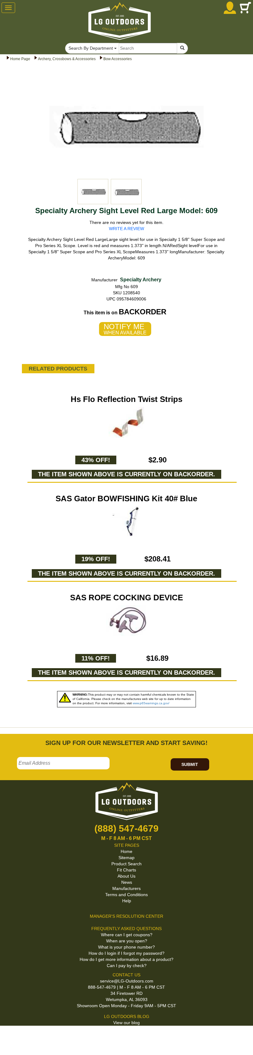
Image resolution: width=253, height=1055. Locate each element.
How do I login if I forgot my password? (126, 953)
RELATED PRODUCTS (58, 369)
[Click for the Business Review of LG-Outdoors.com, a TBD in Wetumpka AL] (7, 1036)
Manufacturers (126, 888)
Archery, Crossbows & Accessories (67, 59)
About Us (126, 876)
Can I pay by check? (127, 965)
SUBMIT (189, 764)
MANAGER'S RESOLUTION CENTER (126, 916)
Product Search (126, 863)
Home (126, 851)
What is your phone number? (126, 947)
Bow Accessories (117, 59)
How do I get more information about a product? (126, 959)
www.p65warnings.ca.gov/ (151, 703)
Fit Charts (126, 869)
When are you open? (126, 940)
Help (126, 900)
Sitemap (126, 857)
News (126, 882)
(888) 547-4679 (126, 828)
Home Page (20, 59)
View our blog (126, 1022)
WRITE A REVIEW (126, 228)
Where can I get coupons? (126, 934)
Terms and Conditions (126, 894)
